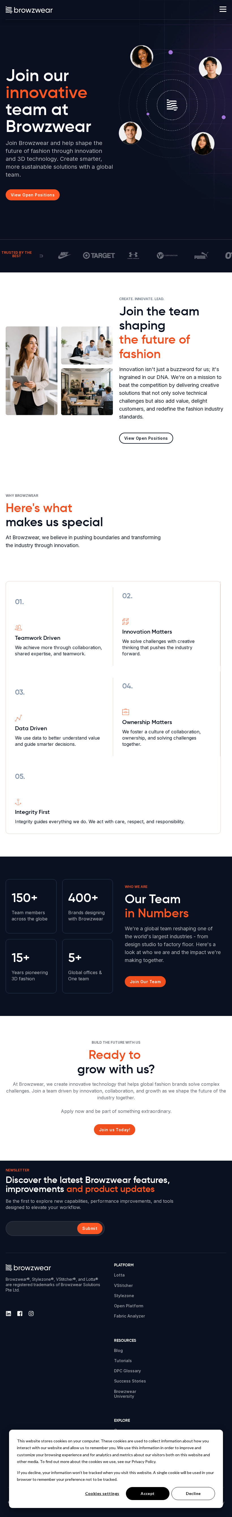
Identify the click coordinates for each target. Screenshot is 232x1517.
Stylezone (124, 1295)
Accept (148, 1493)
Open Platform (128, 1305)
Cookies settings (102, 1493)
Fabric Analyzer (129, 1316)
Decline (193, 1493)
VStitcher (123, 1285)
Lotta (119, 1275)
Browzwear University (125, 1394)
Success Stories (130, 1381)
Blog (118, 1350)
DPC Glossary (127, 1370)
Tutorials (123, 1360)
